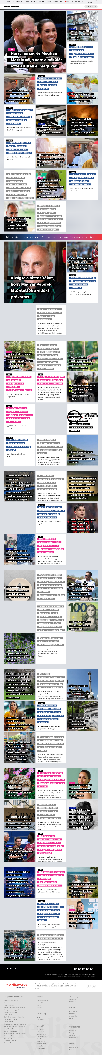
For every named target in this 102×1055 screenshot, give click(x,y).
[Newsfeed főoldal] (11, 969)
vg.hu (38, 1017)
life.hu (71, 1018)
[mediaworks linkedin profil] (94, 986)
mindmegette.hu (42, 1043)
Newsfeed (34, 1)
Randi (67, 1)
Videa (27, 1)
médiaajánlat (92, 974)
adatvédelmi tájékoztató (51, 974)
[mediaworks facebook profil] (89, 986)
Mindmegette (20, 1)
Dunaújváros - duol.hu (11, 1012)
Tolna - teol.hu (8, 1036)
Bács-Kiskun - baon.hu (11, 1000)
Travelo (49, 1)
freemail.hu (72, 1030)
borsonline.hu (73, 1011)
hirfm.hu (72, 1050)
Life (13, 1)
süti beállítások (76, 974)
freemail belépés (91, 6)
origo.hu (39, 1007)
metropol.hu (73, 1016)
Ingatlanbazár (76, 1)
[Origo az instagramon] (83, 969)
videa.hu (72, 1035)
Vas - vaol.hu (8, 1038)
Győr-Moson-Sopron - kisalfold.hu (14, 1017)
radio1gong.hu (73, 1047)
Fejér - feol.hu (8, 1014)
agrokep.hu (40, 1019)
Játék (83, 1)
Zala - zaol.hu (8, 1043)
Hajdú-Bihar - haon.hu (11, 1019)
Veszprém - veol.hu (10, 1040)
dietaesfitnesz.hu (42, 1048)
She (61, 1)
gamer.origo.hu (41, 1036)
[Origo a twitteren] (79, 969)
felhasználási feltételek (64, 974)
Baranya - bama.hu (10, 1003)
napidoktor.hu (41, 1041)
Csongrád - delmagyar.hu (12, 1010)
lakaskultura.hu (41, 1034)
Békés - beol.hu (9, 1005)
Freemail (41, 1)
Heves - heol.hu (9, 1021)
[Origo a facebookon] (75, 969)
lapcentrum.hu (73, 1037)
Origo (8, 1)
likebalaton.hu (41, 1039)
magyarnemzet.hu (42, 1000)
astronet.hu (40, 1029)
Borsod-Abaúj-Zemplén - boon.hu (14, 1007)
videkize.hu (72, 999)
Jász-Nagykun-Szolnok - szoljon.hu (15, 1024)
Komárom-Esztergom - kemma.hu (14, 1026)
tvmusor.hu (72, 1001)
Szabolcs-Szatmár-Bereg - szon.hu (15, 1033)
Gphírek (55, 1)
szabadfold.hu (41, 1003)
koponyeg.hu (73, 1033)
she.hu (71, 1021)
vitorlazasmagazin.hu (76, 997)
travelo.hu (40, 1046)
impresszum (85, 974)
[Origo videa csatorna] (87, 969)
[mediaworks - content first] (16, 985)
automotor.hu (41, 1032)
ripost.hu (72, 1013)
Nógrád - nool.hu (9, 1029)
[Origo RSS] (91, 969)
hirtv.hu (39, 1005)
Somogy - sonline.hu (10, 1031)
